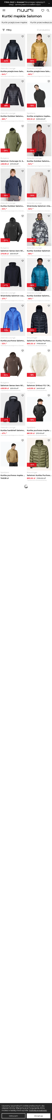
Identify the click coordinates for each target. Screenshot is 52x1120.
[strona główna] (25, 10)
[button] (24, 3)
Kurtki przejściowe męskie (14, 22)
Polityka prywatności (38, 1110)
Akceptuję (38, 1116)
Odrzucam (13, 1116)
